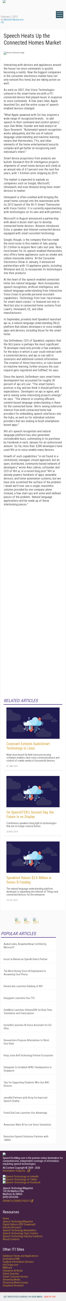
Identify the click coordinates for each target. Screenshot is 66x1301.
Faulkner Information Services (18, 1261)
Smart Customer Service (15, 1276)
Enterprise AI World (13, 1270)
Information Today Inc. (15, 1170)
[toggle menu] (59, 14)
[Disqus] (33, 555)
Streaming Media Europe (15, 1282)
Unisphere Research (13, 1285)
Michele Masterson (14, 19)
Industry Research (12, 1227)
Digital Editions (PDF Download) (19, 1224)
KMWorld (7, 1267)
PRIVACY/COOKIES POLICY (16, 1200)
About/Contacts (11, 1239)
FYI (2, 22)
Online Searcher (11, 1273)
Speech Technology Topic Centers (20, 1233)
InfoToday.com (10, 1264)
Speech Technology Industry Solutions (23, 1236)
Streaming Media (11, 1279)
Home (6, 1218)
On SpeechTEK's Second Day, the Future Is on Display (30, 814)
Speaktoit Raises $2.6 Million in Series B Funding (28, 880)
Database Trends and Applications (20, 1255)
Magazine (18, 1221)
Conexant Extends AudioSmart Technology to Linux (28, 746)
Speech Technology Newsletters (19, 1230)
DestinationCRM (11, 1258)
